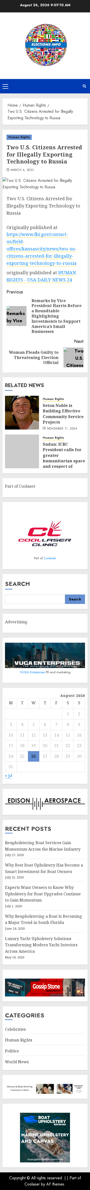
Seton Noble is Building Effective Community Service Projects (63, 414)
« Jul (8, 775)
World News (17, 1062)
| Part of (74, 1178)
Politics (12, 1051)
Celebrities (15, 1029)
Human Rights (19, 137)
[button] (5, 86)
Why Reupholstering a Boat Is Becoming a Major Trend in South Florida (43, 919)
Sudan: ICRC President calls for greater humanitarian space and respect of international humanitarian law (64, 460)
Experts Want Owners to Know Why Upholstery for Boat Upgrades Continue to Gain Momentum (43, 894)
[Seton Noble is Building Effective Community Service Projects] (22, 413)
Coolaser (50, 558)
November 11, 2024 (62, 429)
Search (17, 583)
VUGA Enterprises (33, 672)
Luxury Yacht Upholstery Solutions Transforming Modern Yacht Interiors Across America (41, 945)
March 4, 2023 (22, 170)
